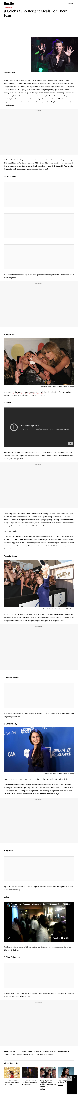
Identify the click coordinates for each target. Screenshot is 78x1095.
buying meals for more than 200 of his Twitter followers (53, 987)
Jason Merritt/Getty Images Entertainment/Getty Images (77, 54)
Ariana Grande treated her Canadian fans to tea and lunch (25, 709)
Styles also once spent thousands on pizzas (40, 272)
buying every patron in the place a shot (49, 618)
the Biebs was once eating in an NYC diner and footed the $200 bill (43, 611)
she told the (67, 784)
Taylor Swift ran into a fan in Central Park (28, 389)
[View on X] (39, 194)
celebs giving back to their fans (28, 90)
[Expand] (68, 1077)
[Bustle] (9, 3)
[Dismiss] (74, 1077)
